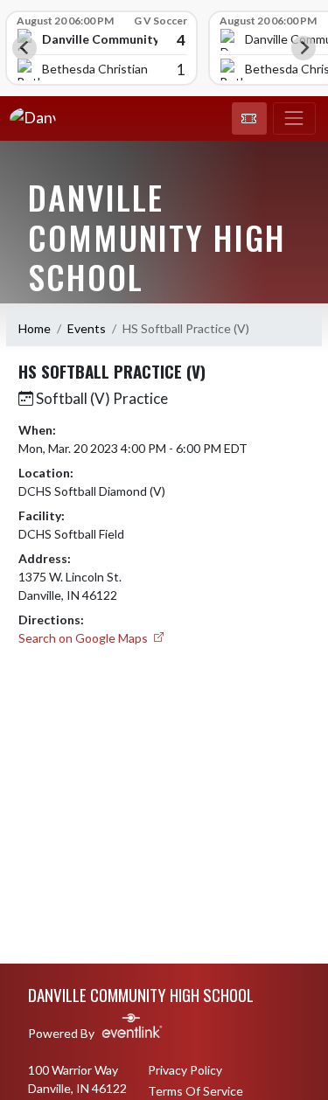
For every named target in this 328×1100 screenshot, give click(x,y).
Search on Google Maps (84, 637)
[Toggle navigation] (294, 119)
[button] (249, 119)
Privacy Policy (185, 1069)
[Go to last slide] (24, 48)
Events (86, 328)
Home (34, 328)
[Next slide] (303, 48)
